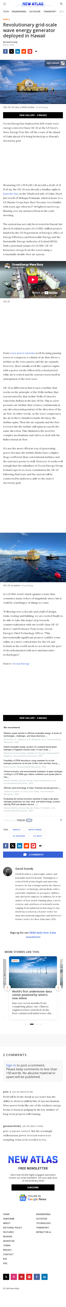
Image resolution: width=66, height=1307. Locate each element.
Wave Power (35, 829)
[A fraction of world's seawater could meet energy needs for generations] (33, 972)
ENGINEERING (19, 11)
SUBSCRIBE (8, 1218)
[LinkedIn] (17, 51)
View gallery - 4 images (33, 115)
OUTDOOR (34, 11)
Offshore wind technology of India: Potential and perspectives (31, 788)
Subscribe (33, 1187)
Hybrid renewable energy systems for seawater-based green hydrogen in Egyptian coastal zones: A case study (30, 748)
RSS (5, 1258)
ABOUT (7, 1223)
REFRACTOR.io (43, 1232)
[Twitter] (11, 51)
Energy (6, 19)
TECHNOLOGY (43, 1223)
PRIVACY (7, 1249)
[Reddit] (23, 51)
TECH (6, 11)
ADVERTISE (9, 1240)
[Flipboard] (30, 51)
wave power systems (22, 353)
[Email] (36, 51)
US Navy (37, 836)
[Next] (58, 987)
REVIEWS (7, 1236)
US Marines (19, 836)
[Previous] (8, 987)
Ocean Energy (21, 663)
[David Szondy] (7, 871)
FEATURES (8, 1232)
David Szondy (24, 868)
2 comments (36, 854)
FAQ (5, 1263)
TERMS (6, 1245)
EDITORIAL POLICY (12, 1227)
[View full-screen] (62, 63)
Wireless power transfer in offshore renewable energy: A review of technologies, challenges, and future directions (33, 734)
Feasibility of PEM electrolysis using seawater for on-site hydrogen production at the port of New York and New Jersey (31, 761)
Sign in (11, 1065)
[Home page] (33, 5)
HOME (6, 1214)
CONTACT (8, 1254)
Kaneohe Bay (10, 193)
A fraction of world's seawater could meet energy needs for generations (32, 995)
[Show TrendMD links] (61, 820)
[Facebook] (5, 51)
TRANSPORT (49, 11)
